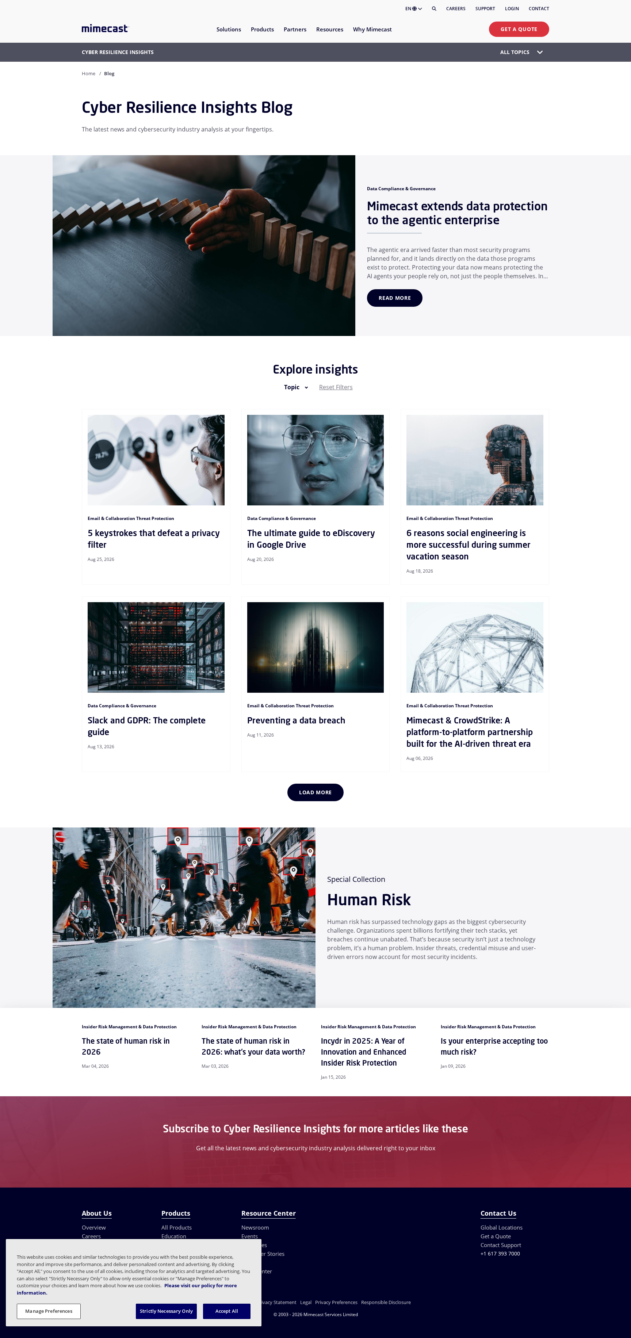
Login (512, 8)
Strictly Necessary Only (166, 1311)
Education (173, 1236)
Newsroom (255, 1227)
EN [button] (408, 8)
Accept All (226, 1311)
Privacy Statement (277, 1302)
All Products (176, 1227)
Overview (94, 1227)
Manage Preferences (48, 1311)
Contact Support (501, 1245)
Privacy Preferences (336, 1302)
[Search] (434, 8)
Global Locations (502, 1227)
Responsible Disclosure (386, 1302)
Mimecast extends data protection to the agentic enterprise (457, 213)
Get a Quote (519, 29)
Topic (291, 387)
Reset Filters (336, 387)
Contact (539, 8)
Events (249, 1236)
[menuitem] (228, 34)
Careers (456, 8)
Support (485, 8)
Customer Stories (262, 1253)
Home (88, 73)
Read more (395, 297)
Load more (315, 792)
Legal (305, 1302)
